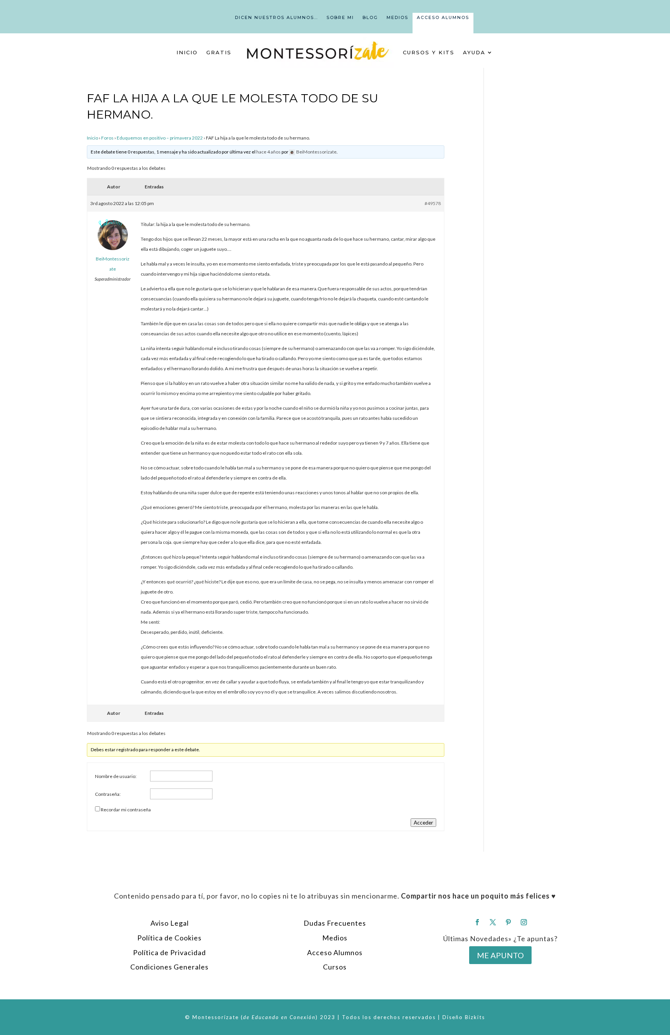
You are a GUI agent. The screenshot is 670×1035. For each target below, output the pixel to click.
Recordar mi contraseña (126, 809)
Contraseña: (108, 794)
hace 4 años (268, 152)
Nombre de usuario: (115, 776)
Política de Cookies (169, 937)
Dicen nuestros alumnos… (276, 17)
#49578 (433, 203)
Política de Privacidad (169, 952)
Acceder (423, 822)
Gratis (218, 52)
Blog (370, 17)
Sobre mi (340, 17)
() (279, 1017)
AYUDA (474, 52)
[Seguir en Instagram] (524, 922)
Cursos (335, 967)
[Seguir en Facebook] (477, 922)
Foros (107, 138)
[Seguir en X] (493, 922)
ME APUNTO (500, 955)
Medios (397, 17)
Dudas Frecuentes (335, 923)
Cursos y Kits (428, 52)
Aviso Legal (169, 923)
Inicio (187, 52)
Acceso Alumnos (443, 17)
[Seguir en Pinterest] (508, 922)
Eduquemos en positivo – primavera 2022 (160, 138)
